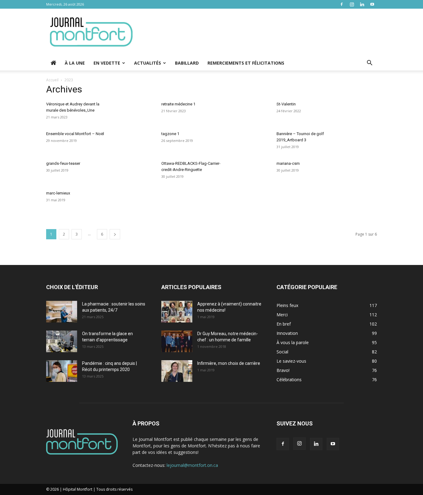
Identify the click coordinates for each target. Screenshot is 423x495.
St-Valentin (286, 104)
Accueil (52, 80)
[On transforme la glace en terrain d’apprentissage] (61, 341)
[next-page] (115, 234)
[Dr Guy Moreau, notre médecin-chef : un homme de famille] (176, 341)
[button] (369, 63)
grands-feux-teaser (63, 163)
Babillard (187, 63)
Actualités (147, 63)
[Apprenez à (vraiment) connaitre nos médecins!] (176, 311)
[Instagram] (351, 4)
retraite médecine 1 (178, 104)
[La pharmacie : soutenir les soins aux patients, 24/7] (61, 311)
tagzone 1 (170, 133)
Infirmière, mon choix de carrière (228, 363)
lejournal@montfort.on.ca (192, 465)
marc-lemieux (58, 193)
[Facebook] (341, 4)
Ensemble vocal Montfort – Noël (75, 133)
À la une (75, 63)
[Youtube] (372, 4)
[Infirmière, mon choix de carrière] (176, 371)
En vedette (107, 63)
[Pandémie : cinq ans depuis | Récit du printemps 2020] (61, 371)
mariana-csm (288, 163)
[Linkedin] (362, 4)
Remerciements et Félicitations (245, 63)
